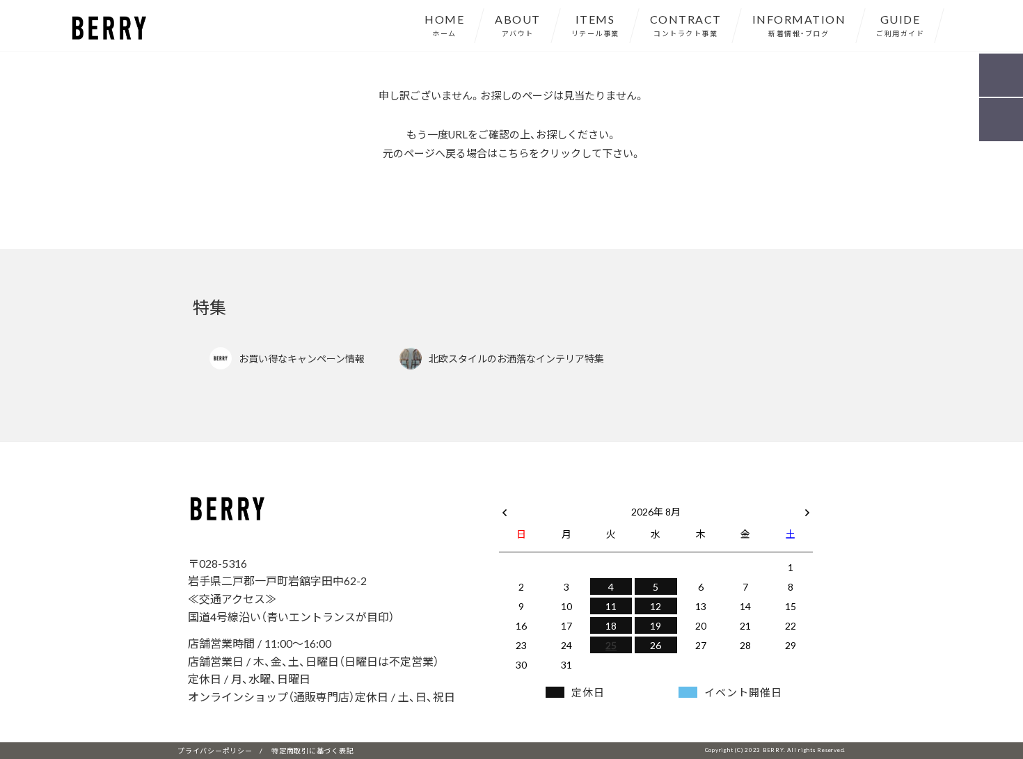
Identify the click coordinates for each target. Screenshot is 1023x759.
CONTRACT (686, 24)
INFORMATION (799, 24)
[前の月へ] (504, 508)
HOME (444, 24)
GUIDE (900, 24)
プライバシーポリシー (215, 750)
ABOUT (518, 24)
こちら (513, 153)
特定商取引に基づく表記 (312, 750)
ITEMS (595, 24)
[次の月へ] (807, 508)
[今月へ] (566, 497)
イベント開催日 (743, 692)
